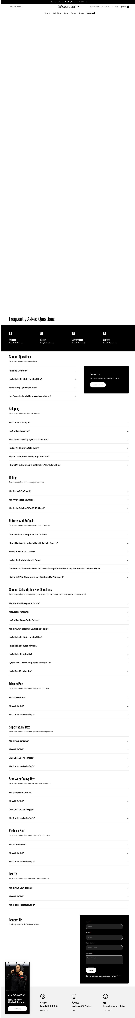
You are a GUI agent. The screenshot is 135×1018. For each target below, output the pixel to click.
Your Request (89, 953)
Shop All (47, 13)
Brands (81, 13)
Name (88, 922)
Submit (91, 970)
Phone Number (90, 943)
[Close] (27, 964)
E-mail (88, 932)
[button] (105, 7)
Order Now (17, 1009)
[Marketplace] (90, 13)
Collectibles (57, 13)
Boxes (66, 13)
